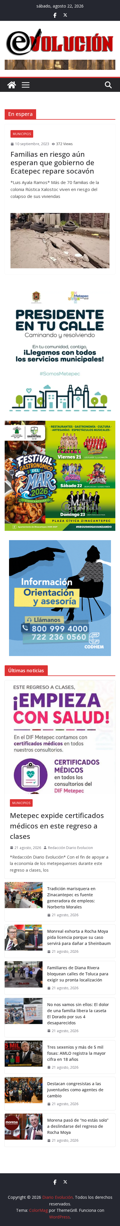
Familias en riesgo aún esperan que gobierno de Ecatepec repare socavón (52, 162)
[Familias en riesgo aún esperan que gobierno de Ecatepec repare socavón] (60, 240)
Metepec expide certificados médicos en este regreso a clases (57, 825)
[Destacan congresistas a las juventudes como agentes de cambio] (24, 1093)
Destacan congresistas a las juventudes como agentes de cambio (75, 1090)
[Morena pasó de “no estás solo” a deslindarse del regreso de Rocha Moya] (24, 1130)
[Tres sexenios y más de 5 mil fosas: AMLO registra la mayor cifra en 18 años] (24, 1057)
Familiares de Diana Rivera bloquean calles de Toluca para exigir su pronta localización (77, 974)
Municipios (22, 134)
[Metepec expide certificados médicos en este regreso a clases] (60, 737)
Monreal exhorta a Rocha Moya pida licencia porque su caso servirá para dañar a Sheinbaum (79, 937)
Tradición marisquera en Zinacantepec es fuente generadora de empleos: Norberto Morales (71, 898)
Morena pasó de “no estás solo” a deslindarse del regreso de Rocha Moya (77, 1126)
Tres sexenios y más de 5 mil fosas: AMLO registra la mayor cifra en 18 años (76, 1053)
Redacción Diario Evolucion (70, 847)
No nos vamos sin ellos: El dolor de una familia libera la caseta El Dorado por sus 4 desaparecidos (78, 1013)
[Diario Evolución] (12, 85)
